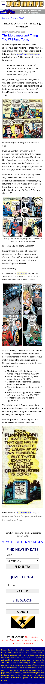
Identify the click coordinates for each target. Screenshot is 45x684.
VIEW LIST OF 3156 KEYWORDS (22, 542)
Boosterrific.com (9, 18)
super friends (17, 520)
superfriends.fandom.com (28, 54)
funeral (17, 516)
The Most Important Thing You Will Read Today (20, 37)
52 (39, 512)
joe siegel (6, 520)
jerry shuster (36, 516)
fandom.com (7, 516)
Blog (21, 18)
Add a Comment (24, 512)
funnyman (25, 516)
